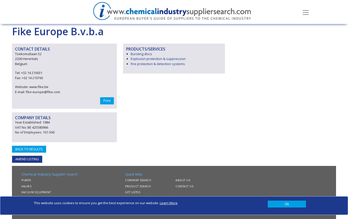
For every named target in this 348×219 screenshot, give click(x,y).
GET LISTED (132, 192)
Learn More (169, 203)
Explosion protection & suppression (158, 58)
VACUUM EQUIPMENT (36, 192)
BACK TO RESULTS (29, 149)
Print (107, 100)
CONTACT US (184, 186)
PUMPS (26, 180)
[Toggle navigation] (306, 12)
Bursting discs (141, 54)
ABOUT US (183, 180)
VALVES (26, 186)
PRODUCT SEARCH (138, 186)
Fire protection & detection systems (158, 64)
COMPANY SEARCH (138, 180)
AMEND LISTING (27, 159)
